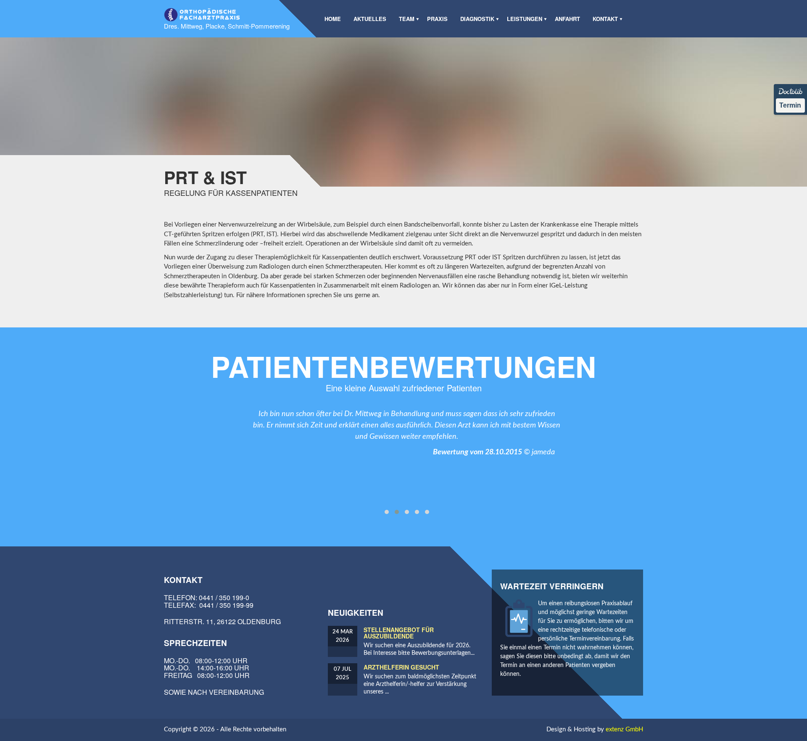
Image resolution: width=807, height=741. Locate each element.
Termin (790, 105)
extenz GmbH (624, 729)
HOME (332, 19)
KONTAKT (605, 19)
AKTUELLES (369, 19)
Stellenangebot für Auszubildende (399, 632)
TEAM (406, 19)
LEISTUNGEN (524, 19)
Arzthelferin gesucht (401, 667)
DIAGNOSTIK (477, 19)
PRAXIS (437, 19)
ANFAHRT (567, 19)
